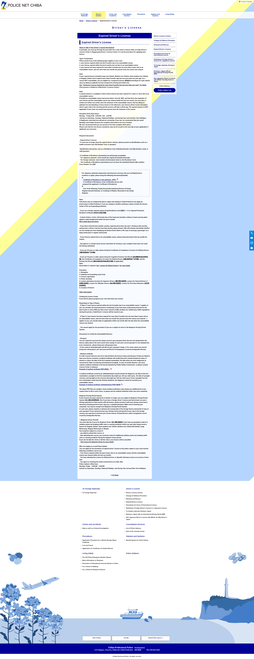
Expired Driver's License (162, 49)
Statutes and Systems (135, 536)
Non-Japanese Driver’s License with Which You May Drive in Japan (164, 80)
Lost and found (87, 545)
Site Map (126, 638)
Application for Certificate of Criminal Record (97, 548)
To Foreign (84, 14)
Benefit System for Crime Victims (137, 540)
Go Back (115, 475)
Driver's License (91, 21)
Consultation (127, 14)
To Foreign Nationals (91, 489)
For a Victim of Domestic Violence (93, 569)
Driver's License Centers (162, 36)
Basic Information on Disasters (92, 560)
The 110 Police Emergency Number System (96, 557)
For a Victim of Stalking (90, 566)
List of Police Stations (133, 528)
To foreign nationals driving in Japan (164, 65)
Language (246, 1)
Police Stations (132, 553)
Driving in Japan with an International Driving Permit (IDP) (163, 72)
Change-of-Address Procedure (164, 40)
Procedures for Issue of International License (162, 54)
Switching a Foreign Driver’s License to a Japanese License (164, 60)
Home (81, 21)
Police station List (164, 90)
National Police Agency (154, 638)
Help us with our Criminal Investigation (95, 528)
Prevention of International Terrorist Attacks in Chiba (100, 563)
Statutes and (155, 14)
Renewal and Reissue (161, 45)
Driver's (98, 14)
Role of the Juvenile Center (135, 531)
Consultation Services (135, 524)
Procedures (141, 14)
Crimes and (113, 14)
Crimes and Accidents (91, 524)
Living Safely (169, 14)
